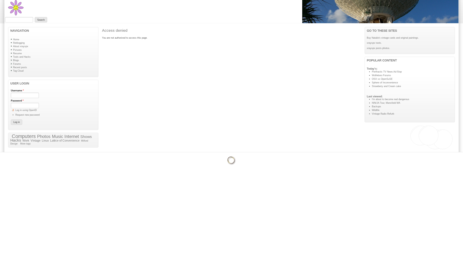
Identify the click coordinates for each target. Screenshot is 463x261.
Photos (43, 136)
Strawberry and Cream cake (386, 86)
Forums (17, 64)
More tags (25, 143)
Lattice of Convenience (65, 140)
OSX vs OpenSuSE (382, 79)
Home (16, 39)
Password (17, 100)
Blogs (16, 60)
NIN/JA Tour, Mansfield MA (386, 103)
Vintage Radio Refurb (383, 113)
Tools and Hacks (22, 56)
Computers (24, 136)
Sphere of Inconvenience (385, 82)
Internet (71, 136)
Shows (86, 136)
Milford (84, 140)
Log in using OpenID (26, 110)
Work (25, 140)
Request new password (27, 114)
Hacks (15, 140)
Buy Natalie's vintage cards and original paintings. (393, 37)
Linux (45, 140)
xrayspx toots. (374, 43)
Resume (17, 53)
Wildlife (375, 110)
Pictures (17, 50)
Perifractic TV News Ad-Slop (387, 71)
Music (57, 136)
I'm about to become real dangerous (390, 99)
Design (14, 143)
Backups (376, 106)
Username (17, 90)
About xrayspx (20, 46)
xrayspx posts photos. (378, 48)
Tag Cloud (18, 70)
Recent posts (20, 67)
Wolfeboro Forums (381, 75)
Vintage (36, 140)
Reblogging (19, 43)
